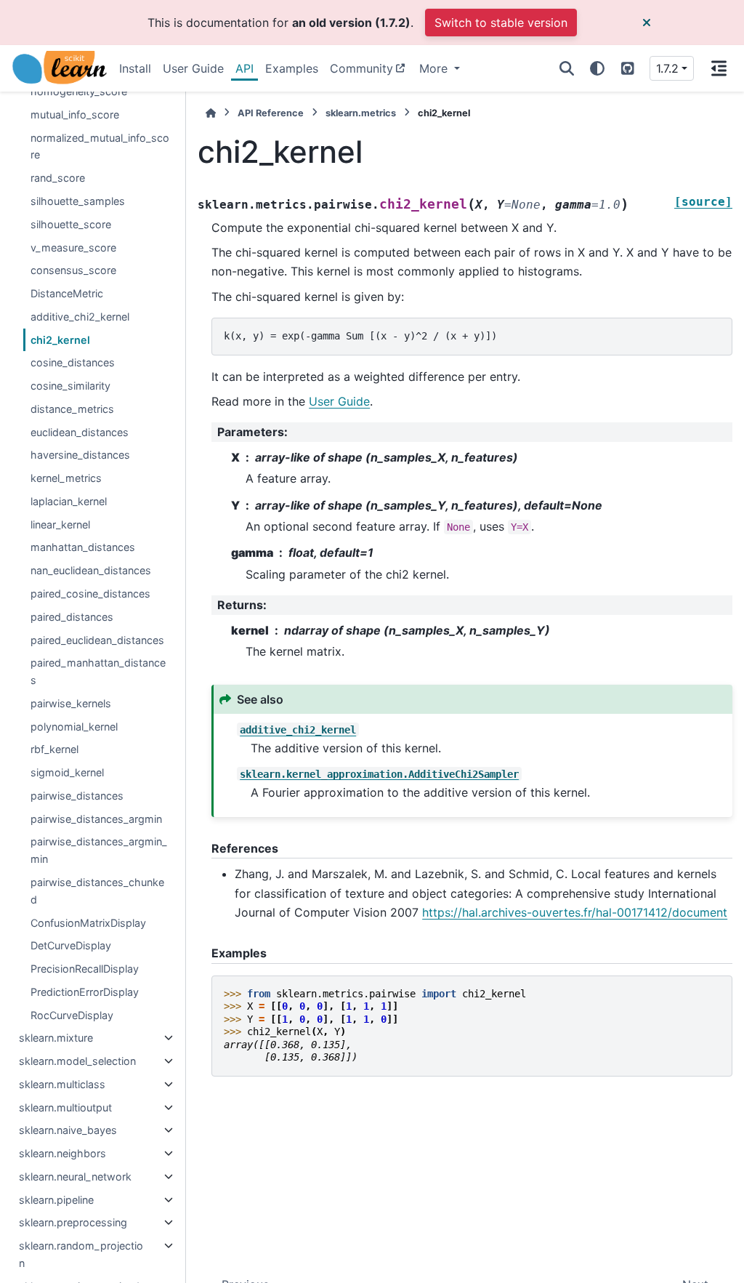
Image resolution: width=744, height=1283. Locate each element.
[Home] (211, 113)
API (244, 68)
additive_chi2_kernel (80, 316)
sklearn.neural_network (75, 1176)
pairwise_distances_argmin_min (99, 850)
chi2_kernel (60, 340)
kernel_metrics (66, 478)
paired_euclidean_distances (97, 640)
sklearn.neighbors (62, 1153)
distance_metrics (72, 409)
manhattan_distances (83, 547)
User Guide (193, 68)
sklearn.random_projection (81, 1254)
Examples (291, 68)
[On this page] (718, 68)
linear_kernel (60, 524)
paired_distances (72, 617)
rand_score (58, 178)
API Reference (271, 113)
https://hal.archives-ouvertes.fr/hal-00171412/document (574, 912)
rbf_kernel (54, 749)
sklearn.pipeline (56, 1200)
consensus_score (73, 270)
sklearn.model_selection (77, 1061)
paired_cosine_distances (90, 593)
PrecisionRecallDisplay (85, 968)
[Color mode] (597, 68)
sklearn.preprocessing (73, 1222)
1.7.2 (667, 68)
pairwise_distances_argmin (96, 819)
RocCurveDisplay (72, 1015)
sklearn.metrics (361, 113)
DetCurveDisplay (71, 945)
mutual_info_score (75, 114)
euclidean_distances (80, 432)
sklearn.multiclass (62, 1084)
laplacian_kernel (69, 501)
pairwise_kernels (71, 703)
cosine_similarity (70, 385)
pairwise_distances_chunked (97, 891)
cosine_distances (73, 362)
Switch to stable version (500, 22)
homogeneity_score (79, 91)
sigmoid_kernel (67, 772)
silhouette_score (71, 224)
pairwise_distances (77, 795)
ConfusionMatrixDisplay (88, 923)
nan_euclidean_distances (91, 570)
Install (135, 68)
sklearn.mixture (56, 1037)
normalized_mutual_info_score (100, 146)
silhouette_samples (78, 201)
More (435, 68)
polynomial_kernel (74, 726)
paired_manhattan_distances (98, 671)
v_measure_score (73, 247)
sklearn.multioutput (65, 1107)
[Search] (566, 68)
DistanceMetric (67, 293)
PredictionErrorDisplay (85, 992)
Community (361, 68)
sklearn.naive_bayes (68, 1130)
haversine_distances (80, 455)
